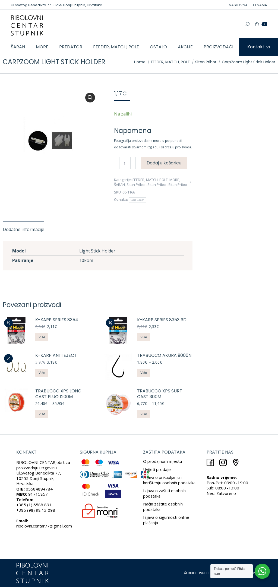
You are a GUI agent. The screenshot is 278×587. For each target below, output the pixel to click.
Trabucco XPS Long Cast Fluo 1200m (58, 394)
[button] (90, 97)
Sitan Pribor (136, 184)
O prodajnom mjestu (162, 461)
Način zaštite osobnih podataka (163, 506)
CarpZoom (137, 199)
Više (42, 337)
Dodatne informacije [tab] (23, 229)
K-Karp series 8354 (56, 320)
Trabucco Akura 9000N (164, 355)
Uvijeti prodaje (157, 469)
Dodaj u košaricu (164, 163)
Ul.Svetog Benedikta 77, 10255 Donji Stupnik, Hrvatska (56, 5)
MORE (174, 179)
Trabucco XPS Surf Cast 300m (159, 394)
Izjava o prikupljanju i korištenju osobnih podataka (169, 479)
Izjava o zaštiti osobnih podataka (164, 493)
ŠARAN (119, 184)
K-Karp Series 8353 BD (162, 320)
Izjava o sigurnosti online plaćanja (166, 519)
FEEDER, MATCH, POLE (150, 179)
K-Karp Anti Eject (56, 355)
